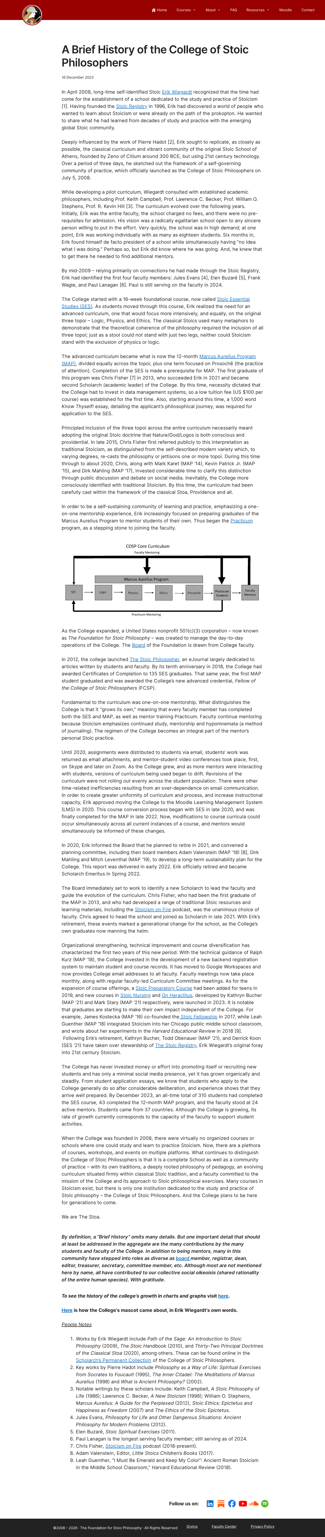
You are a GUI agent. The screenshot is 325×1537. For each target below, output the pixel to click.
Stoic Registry (131, 106)
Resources (255, 10)
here (223, 1296)
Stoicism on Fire (153, 909)
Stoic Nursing (135, 995)
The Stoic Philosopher (154, 659)
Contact (308, 10)
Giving (192, 1526)
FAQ (233, 10)
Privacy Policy (262, 1526)
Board (138, 645)
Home (162, 10)
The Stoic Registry (175, 1045)
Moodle (285, 10)
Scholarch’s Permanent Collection (113, 1360)
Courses (184, 10)
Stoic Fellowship (198, 1017)
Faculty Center (224, 1526)
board (183, 1258)
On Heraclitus (177, 995)
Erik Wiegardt (177, 92)
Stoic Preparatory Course (164, 988)
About (211, 10)
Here (67, 1310)
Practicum (242, 521)
